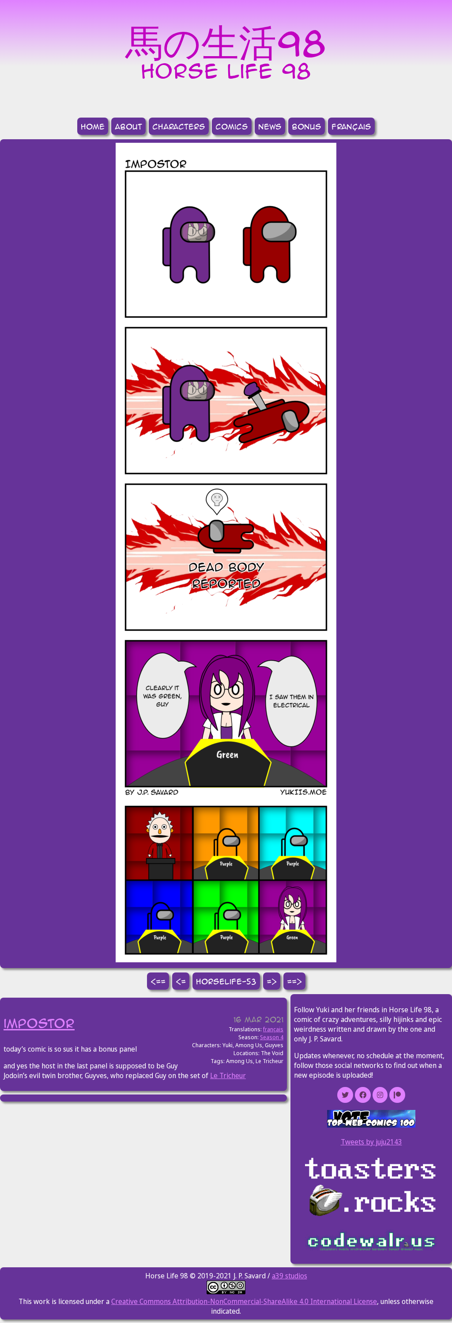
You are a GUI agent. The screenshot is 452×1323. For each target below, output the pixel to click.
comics (231, 126)
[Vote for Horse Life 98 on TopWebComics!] (371, 1125)
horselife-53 (226, 981)
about (128, 126)
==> (294, 981)
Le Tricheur (228, 1075)
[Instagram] (380, 1095)
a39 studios (289, 1276)
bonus (306, 126)
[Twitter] (345, 1095)
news (270, 126)
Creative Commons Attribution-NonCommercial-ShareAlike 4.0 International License (244, 1301)
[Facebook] (363, 1095)
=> (272, 981)
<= (181, 981)
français (351, 126)
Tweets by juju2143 (371, 1142)
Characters (178, 126)
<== (158, 981)
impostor (39, 1022)
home (93, 126)
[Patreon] (397, 1095)
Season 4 (271, 1037)
